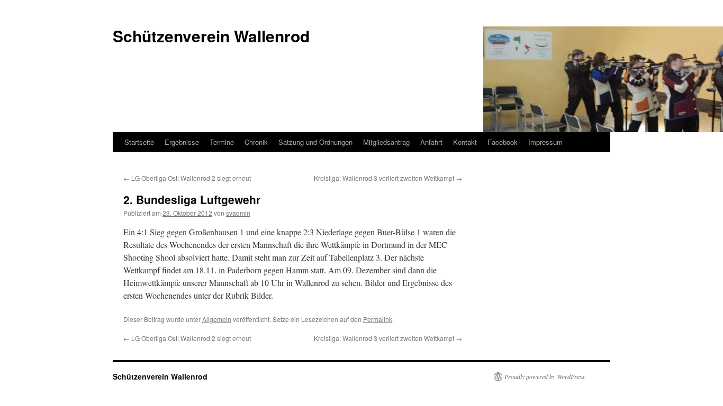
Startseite (139, 142)
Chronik (256, 142)
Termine (222, 142)
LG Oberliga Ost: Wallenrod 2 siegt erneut (187, 177)
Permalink (377, 319)
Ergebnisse (182, 142)
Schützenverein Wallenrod (160, 376)
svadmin (238, 212)
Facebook (502, 142)
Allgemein (216, 319)
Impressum (545, 142)
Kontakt (465, 142)
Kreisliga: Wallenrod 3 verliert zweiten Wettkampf (388, 177)
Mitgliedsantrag (386, 142)
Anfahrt (431, 142)
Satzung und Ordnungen (315, 142)
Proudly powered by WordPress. (545, 376)
